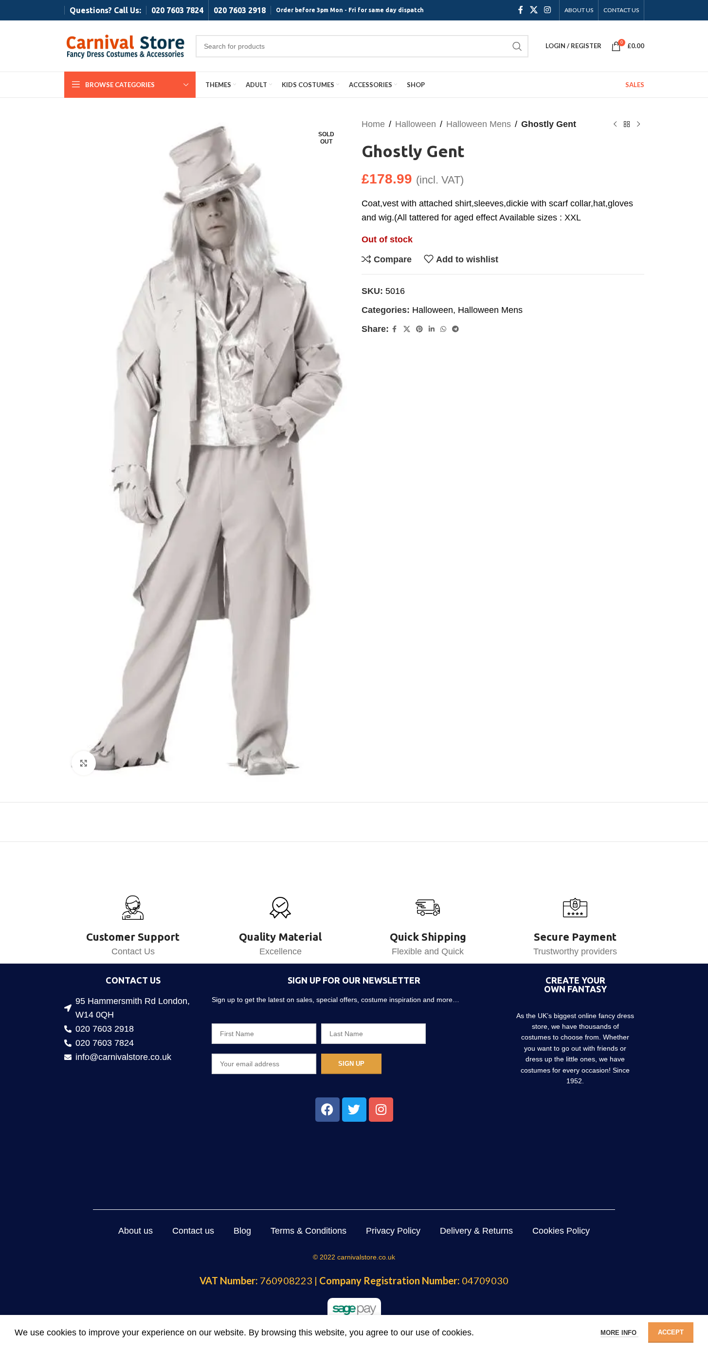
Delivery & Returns (476, 1231)
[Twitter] (354, 1109)
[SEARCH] (517, 46)
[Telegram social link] (455, 329)
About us (135, 1231)
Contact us (193, 1231)
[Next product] (638, 124)
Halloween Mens (478, 124)
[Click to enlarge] (84, 763)
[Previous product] (615, 124)
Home (373, 124)
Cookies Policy (561, 1231)
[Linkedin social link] (431, 329)
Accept (671, 1332)
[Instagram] (381, 1109)
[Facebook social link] (520, 10)
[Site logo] (125, 45)
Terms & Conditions (308, 1231)
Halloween (415, 124)
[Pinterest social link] (419, 329)
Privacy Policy (393, 1231)
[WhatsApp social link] (443, 329)
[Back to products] (627, 124)
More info (619, 1332)
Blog (242, 1231)
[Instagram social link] (547, 10)
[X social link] (533, 10)
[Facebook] (327, 1109)
